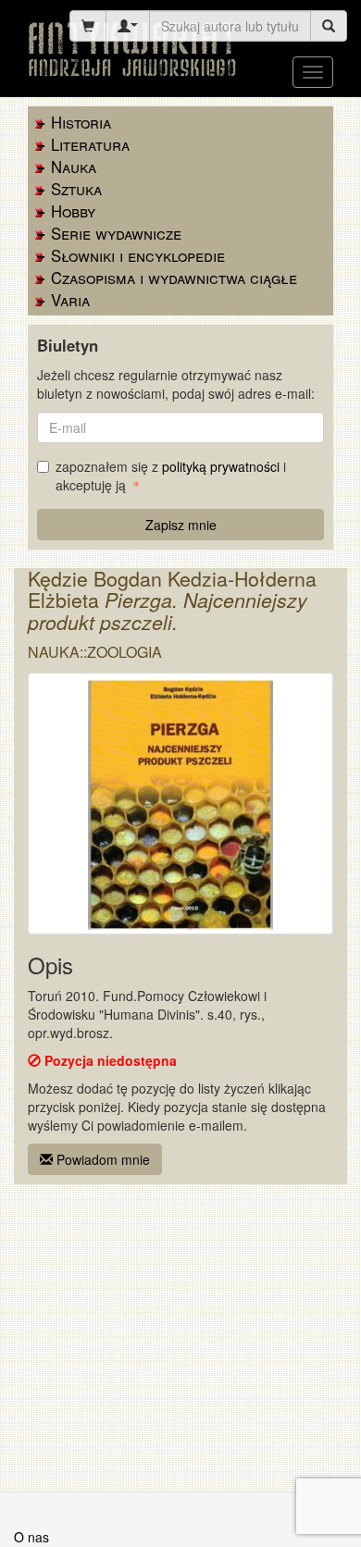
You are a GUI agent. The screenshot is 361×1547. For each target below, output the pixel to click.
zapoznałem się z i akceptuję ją (171, 475)
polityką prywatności (221, 466)
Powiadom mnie (101, 1159)
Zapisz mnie (181, 524)
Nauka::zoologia (95, 651)
